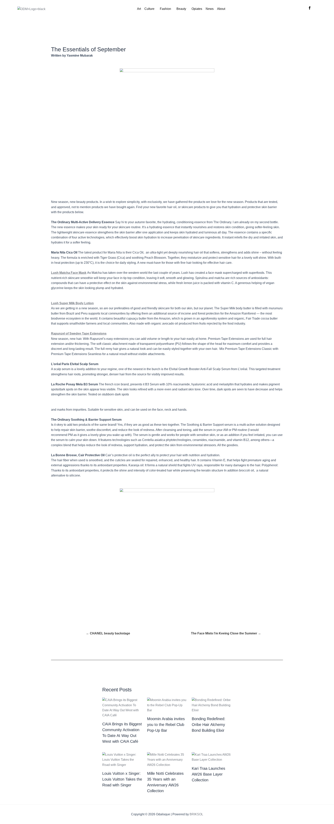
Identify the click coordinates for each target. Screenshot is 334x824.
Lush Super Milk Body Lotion (72, 303)
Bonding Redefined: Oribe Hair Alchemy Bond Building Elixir (208, 724)
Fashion (165, 8)
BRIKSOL (196, 814)
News (210, 8)
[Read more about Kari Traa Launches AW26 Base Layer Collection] (212, 757)
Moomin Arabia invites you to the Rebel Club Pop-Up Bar (166, 724)
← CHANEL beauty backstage (108, 633)
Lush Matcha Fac (63, 272)
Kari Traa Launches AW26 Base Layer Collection (208, 774)
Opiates (197, 8)
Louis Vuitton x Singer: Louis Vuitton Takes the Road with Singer (122, 779)
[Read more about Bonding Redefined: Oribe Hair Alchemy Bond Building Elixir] (212, 705)
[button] (150, 8)
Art (139, 8)
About (221, 8)
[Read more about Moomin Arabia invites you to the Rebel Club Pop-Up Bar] (167, 705)
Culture (149, 8)
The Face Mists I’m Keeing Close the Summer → (226, 633)
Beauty (181, 8)
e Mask (81, 272)
